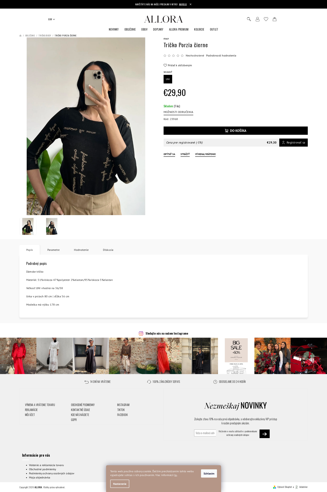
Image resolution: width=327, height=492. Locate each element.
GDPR (74, 420)
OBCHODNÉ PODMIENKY (83, 405)
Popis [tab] (29, 249)
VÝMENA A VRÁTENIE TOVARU (40, 405)
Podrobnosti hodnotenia (221, 55)
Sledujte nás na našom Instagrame (167, 333)
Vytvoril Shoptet (284, 487)
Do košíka (238, 130)
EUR (50, 19)
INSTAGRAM (123, 405)
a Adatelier (300, 487)
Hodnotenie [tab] (81, 249)
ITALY (166, 38)
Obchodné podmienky (42, 469)
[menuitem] (114, 29)
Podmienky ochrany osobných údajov (51, 473)
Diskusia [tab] (108, 249)
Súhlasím (209, 473)
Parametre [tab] (53, 249)
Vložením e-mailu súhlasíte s (238, 433)
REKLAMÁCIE (31, 410)
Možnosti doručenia (178, 112)
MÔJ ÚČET (30, 415)
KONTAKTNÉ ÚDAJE (80, 410)
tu (175, 475)
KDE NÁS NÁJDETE (80, 415)
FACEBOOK (122, 415)
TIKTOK (121, 410)
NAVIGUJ (183, 4)
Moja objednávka (39, 477)
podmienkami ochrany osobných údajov (241, 432)
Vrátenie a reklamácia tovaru (46, 465)
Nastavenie (119, 483)
